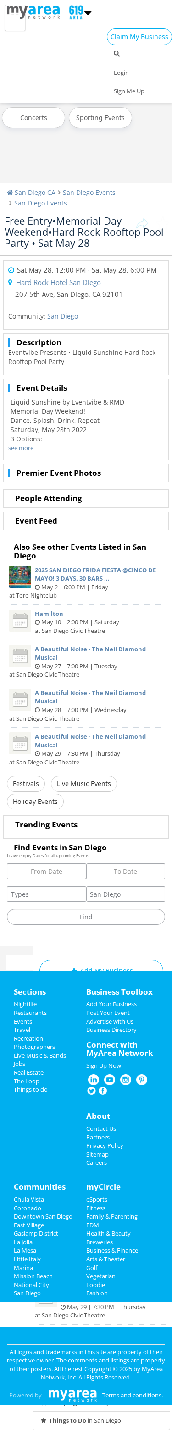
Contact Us (101, 1128)
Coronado (27, 1208)
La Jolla (23, 1242)
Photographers (34, 1047)
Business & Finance (112, 1250)
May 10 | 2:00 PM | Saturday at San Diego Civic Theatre (77, 622)
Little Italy (27, 1259)
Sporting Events (100, 117)
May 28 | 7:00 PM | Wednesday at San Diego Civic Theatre (77, 706)
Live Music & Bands (40, 1055)
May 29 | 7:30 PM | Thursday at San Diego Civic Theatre (77, 749)
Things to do (31, 1089)
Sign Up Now (103, 1065)
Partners (98, 1137)
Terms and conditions (131, 1395)
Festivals (26, 783)
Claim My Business (139, 36)
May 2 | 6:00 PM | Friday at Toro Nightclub (82, 583)
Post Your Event (108, 1012)
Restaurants (30, 1012)
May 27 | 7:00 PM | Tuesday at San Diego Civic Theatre (77, 662)
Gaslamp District (36, 1233)
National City (31, 1285)
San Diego (62, 316)
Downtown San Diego (43, 1216)
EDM (92, 1225)
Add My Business (105, 970)
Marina (23, 1268)
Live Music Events (84, 783)
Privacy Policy (104, 1145)
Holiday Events (35, 801)
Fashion (97, 1293)
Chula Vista (29, 1199)
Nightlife (25, 1004)
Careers (96, 1162)
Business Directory (111, 1029)
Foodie (95, 1285)
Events (23, 1021)
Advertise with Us (109, 1021)
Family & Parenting (112, 1216)
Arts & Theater (105, 1259)
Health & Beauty (108, 1233)
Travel (22, 1029)
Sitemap (97, 1154)
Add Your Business (111, 1004)
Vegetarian (101, 1276)
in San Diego (85, 1420)
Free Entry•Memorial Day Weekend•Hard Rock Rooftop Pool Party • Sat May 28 (84, 232)
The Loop (26, 1081)
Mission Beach (33, 1276)
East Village (29, 1225)
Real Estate (29, 1072)
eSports (96, 1199)
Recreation (28, 1038)
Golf (91, 1268)
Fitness (95, 1208)
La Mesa (25, 1250)
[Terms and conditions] (73, 1395)
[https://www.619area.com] (35, 11)
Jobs (19, 1064)
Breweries (99, 1242)
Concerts (33, 117)
